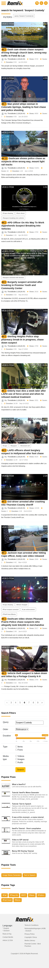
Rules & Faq (7, 934)
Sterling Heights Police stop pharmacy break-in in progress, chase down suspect (22, 339)
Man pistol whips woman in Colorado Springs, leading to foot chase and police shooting (23, 107)
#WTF (23, 895)
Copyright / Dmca (31, 937)
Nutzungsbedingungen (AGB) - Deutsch (35, 930)
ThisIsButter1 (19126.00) (16, 59)
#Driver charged (21, 604)
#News (31, 895)
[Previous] (7, 702)
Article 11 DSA (8, 940)
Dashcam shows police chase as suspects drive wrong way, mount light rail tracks (23, 161)
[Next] (42, 702)
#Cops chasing (8, 213)
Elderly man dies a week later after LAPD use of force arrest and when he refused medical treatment (23, 394)
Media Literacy (30, 940)
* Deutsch (6, 931)
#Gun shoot (20, 213)
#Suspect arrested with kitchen (13, 277)
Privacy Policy (29, 934)
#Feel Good (7, 900)
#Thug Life (14, 895)
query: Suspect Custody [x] (24, 16)
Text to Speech (29, 875)
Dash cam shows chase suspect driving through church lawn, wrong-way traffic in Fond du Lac (24, 52)
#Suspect (13, 446)
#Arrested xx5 (25, 446)
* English (6, 928)
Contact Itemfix (8, 937)
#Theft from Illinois (9, 614)
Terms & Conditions (31, 925)
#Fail (4, 895)
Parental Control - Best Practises (33, 945)
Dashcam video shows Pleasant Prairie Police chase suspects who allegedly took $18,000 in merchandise (22, 622)
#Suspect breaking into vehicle (13, 218)
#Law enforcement (28, 609)
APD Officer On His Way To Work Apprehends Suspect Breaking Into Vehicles (22, 225)
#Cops (5, 446)
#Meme (17, 900)
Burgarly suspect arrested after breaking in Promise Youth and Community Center (21, 285)
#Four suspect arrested (11, 609)
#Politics (41, 895)
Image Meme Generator (12, 875)
